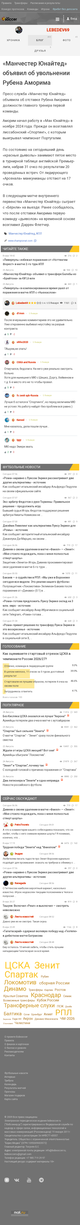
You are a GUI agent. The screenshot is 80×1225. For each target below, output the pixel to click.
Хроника (13, 40)
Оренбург (36, 1014)
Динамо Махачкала (46, 1018)
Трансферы (21, 3)
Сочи (27, 1014)
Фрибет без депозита (65, 9)
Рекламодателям (14, 1051)
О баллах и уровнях (15, 1048)
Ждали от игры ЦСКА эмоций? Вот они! (29, 750)
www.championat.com (20, 240)
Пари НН (16, 1019)
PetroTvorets (22, 824)
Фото (70, 39)
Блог (43, 39)
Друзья (42, 49)
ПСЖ (60, 1006)
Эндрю (19, 853)
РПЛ (63, 1012)
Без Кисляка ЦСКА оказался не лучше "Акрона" (34, 716)
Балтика (13, 1013)
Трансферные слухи (29, 1005)
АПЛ (39, 233)
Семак (67, 996)
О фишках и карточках (16, 1044)
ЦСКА (17, 965)
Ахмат (48, 1014)
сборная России (54, 983)
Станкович (8, 1023)
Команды (32, 9)
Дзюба (68, 1006)
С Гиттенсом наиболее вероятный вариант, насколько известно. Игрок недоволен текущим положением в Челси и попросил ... (38, 892)
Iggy (19, 440)
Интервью (9, 1077)
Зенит (47, 965)
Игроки (45, 9)
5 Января (33, 313)
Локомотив (20, 982)
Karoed (20, 420)
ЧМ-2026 (67, 1018)
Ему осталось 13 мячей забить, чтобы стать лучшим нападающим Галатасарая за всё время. (33, 949)
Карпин (48, 989)
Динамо (15, 988)
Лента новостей (24, 916)
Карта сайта (11, 1099)
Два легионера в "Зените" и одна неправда (31, 780)
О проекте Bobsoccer (16, 1036)
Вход (74, 18)
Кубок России (48, 1000)
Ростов (60, 990)
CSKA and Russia (26, 362)
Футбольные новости (16, 1073)
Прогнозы (9, 1091)
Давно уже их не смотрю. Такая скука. (25, 921)
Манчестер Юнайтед (22, 233)
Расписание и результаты (45, 3)
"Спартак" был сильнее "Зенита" (24, 731)
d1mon (20, 313)
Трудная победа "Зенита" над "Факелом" (30, 847)
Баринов (7, 1019)
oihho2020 (22, 342)
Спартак (21, 974)
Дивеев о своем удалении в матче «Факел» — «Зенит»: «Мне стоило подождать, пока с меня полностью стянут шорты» (39, 554)
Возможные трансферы (19, 1000)
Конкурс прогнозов (13, 9)
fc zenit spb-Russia (27, 395)
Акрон (28, 1019)
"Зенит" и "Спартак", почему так (23, 765)
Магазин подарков (14, 1095)
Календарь (10, 1084)
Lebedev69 (22, 302)
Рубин (45, 976)
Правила (6, 3)
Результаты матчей (15, 1088)
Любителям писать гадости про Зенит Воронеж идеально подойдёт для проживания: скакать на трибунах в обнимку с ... (39, 860)
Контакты (9, 1055)
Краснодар (46, 995)
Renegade (20, 883)
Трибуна (8, 1080)
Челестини (22, 1023)
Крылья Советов (15, 996)
